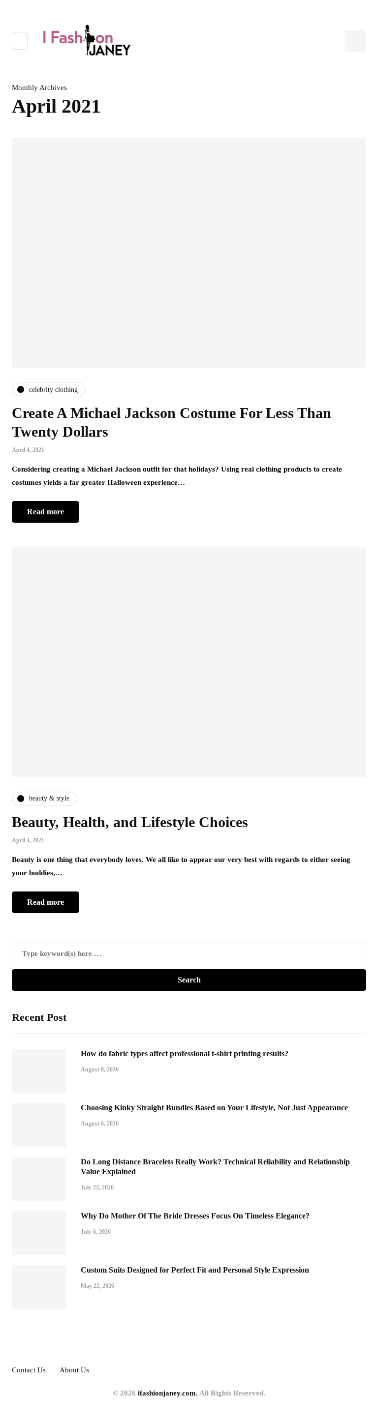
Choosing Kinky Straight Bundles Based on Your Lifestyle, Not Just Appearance (214, 1107)
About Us (74, 1370)
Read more (45, 511)
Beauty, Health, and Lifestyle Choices (130, 822)
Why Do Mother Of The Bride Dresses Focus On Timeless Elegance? (195, 1216)
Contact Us (29, 1370)
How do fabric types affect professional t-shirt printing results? (184, 1053)
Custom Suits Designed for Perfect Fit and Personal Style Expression (195, 1270)
